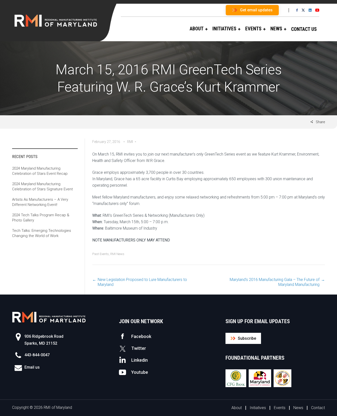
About (236, 407)
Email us (32, 367)
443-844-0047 (37, 355)
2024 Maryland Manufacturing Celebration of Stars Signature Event (42, 186)
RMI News (117, 254)
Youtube (139, 372)
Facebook (141, 336)
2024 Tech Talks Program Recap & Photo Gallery (40, 217)
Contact (318, 407)
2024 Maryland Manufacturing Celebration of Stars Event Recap (40, 171)
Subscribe (247, 338)
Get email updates (256, 10)
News (298, 407)
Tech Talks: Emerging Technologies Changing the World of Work (41, 233)
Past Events (100, 254)
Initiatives (258, 407)
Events (279, 407)
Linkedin (139, 360)
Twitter (138, 348)
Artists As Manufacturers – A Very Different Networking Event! (40, 202)
